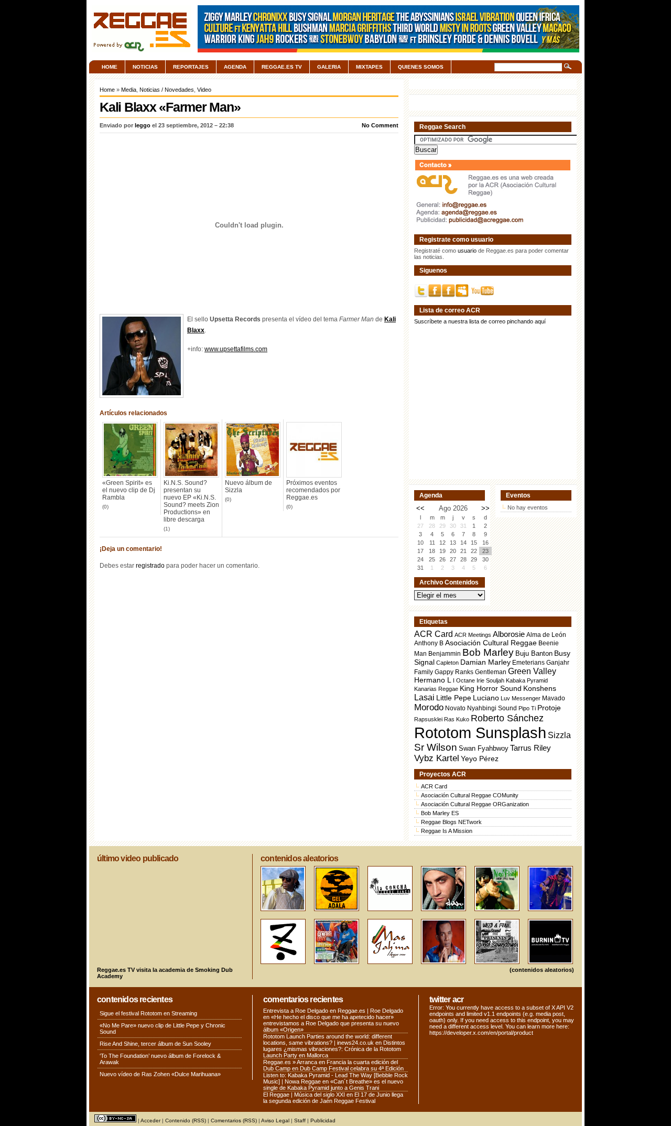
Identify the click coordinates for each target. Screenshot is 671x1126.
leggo (142, 125)
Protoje (549, 707)
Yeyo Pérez (480, 758)
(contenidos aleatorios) (542, 970)
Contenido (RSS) (185, 1120)
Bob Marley (488, 652)
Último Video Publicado (137, 858)
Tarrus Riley (530, 747)
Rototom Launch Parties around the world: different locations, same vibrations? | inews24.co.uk (327, 1039)
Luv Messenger (520, 698)
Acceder (150, 1120)
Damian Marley (485, 662)
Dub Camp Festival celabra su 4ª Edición (352, 1068)
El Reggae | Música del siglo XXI (304, 1094)
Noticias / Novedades (166, 89)
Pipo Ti (527, 708)
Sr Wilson (435, 747)
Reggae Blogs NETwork (451, 822)
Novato (455, 708)
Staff (300, 1120)
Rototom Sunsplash (480, 732)
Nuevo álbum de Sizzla (248, 486)
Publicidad (323, 1120)
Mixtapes (369, 67)
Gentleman (490, 672)
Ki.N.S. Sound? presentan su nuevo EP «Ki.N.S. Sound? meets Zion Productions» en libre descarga (191, 501)
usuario (467, 250)
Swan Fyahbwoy (483, 748)
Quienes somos (420, 67)
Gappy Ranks (454, 671)
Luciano (486, 698)
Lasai (424, 697)
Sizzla (559, 735)
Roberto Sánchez (507, 718)
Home (109, 67)
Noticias (145, 67)
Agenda (235, 67)
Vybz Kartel (436, 758)
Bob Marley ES (440, 813)
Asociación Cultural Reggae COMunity (469, 795)
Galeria (329, 67)
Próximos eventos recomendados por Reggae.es (313, 490)
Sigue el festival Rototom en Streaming (148, 1013)
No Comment (380, 125)
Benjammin (444, 654)
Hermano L (432, 680)
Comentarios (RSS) (234, 1120)
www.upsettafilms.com (235, 349)
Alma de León (546, 634)
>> (485, 508)
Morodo (428, 707)
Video (204, 89)
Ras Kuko (456, 719)
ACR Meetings (472, 635)
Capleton (447, 662)
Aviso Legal (275, 1120)
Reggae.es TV (282, 67)
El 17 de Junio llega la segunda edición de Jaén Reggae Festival (333, 1097)
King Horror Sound (491, 688)
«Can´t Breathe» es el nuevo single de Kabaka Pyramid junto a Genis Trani (333, 1084)
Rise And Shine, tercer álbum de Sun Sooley (155, 1044)
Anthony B (428, 643)
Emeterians (528, 662)
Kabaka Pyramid (527, 680)
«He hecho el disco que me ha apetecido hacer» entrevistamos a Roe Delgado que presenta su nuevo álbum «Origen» (331, 1023)
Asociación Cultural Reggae (491, 643)
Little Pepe (453, 698)
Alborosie (509, 634)
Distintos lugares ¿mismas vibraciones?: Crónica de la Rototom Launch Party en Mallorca (334, 1049)
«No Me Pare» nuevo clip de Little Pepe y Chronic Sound (162, 1028)
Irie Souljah (490, 680)
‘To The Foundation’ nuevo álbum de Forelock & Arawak (160, 1059)
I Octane (464, 680)
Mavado (553, 698)
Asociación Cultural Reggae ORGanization (475, 804)
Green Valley (532, 671)
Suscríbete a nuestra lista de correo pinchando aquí (480, 321)
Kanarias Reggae (436, 689)
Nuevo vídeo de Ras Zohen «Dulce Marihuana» (160, 1074)
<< (420, 508)
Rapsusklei (428, 719)
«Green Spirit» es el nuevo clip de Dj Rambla (128, 490)
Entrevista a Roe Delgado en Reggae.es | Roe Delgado (333, 1011)
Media (128, 89)
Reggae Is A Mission (446, 831)
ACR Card (433, 634)
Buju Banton (534, 653)
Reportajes (191, 67)
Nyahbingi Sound (492, 708)
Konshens (539, 688)
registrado (150, 565)
